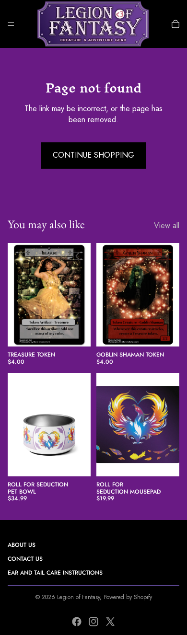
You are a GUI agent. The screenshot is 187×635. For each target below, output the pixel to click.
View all (166, 225)
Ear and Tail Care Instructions (55, 572)
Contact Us (25, 558)
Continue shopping (93, 155)
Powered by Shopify (128, 597)
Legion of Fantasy (78, 597)
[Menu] (11, 24)
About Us (21, 545)
